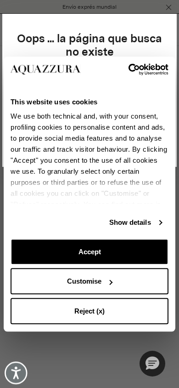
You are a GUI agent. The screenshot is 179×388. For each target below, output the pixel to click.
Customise (84, 281)
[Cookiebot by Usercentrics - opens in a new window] (128, 69)
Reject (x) (89, 311)
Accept (89, 252)
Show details (130, 222)
